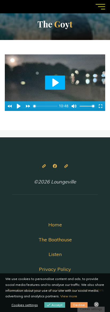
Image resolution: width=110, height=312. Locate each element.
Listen (55, 254)
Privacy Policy (55, 269)
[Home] (66, 166)
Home (55, 225)
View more (68, 296)
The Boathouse (55, 240)
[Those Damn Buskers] (55, 166)
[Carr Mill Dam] (44, 166)
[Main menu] (100, 6)
